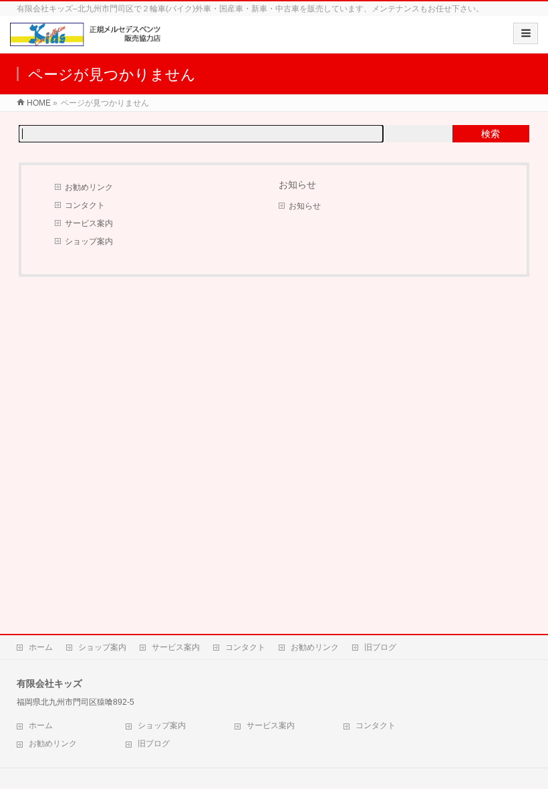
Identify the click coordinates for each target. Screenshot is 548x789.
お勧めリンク (89, 187)
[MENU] (525, 33)
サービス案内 (89, 223)
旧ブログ (380, 647)
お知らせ (305, 206)
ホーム (41, 647)
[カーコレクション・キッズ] (88, 39)
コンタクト (85, 205)
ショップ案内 (89, 241)
